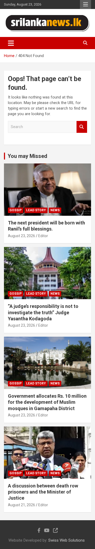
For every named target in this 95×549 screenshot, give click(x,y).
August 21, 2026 (21, 505)
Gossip (16, 210)
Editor (43, 236)
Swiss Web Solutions (66, 540)
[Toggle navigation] (11, 43)
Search (82, 127)
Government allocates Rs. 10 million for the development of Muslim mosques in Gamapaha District (47, 402)
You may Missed (27, 156)
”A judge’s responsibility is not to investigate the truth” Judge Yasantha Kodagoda (43, 312)
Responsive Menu (85, 4)
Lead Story (36, 210)
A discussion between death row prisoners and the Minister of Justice (43, 492)
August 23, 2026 (21, 236)
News (55, 210)
